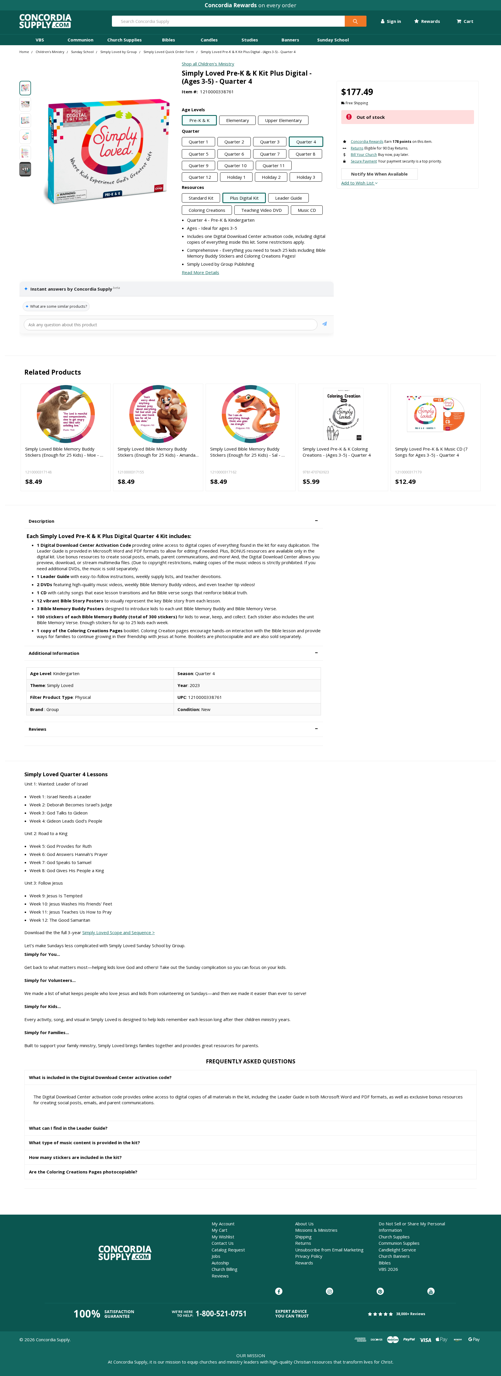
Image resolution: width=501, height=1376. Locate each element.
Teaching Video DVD (261, 210)
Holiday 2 (271, 177)
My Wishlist (223, 1237)
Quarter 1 (198, 142)
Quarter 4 (306, 142)
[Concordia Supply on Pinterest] (380, 1292)
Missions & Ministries (316, 1230)
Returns (303, 1243)
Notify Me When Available (379, 174)
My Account (223, 1223)
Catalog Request (228, 1250)
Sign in (393, 21)
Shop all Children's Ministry (208, 64)
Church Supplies (124, 40)
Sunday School (333, 40)
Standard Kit (201, 198)
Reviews (220, 1276)
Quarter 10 (235, 165)
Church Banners (394, 1256)
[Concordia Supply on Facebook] (278, 1292)
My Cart (219, 1230)
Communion (80, 40)
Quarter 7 (270, 154)
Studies (250, 40)
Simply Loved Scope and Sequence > (118, 932)
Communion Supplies (399, 1243)
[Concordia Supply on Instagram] (329, 1292)
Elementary (237, 120)
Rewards (430, 21)
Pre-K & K (199, 120)
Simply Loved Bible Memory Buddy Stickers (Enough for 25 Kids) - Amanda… (158, 452)
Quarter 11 (274, 165)
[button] (173, 521)
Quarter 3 (270, 142)
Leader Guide (288, 198)
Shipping (303, 1237)
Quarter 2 (234, 142)
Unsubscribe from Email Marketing (329, 1250)
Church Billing (224, 1269)
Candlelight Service (397, 1250)
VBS (40, 40)
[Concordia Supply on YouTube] (431, 1292)
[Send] (324, 324)
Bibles (168, 40)
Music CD (307, 210)
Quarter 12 (200, 177)
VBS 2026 (388, 1269)
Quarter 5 (198, 154)
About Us (304, 1223)
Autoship (220, 1263)
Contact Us (223, 1243)
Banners (290, 40)
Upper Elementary (283, 120)
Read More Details (200, 272)
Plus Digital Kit (244, 198)
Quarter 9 (198, 165)
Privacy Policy (308, 1256)
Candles (209, 40)
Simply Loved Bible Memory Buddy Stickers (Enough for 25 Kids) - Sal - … (247, 452)
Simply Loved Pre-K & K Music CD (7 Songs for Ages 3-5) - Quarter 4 (431, 452)
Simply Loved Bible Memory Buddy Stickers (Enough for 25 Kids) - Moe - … (64, 452)
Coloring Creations (207, 210)
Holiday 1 (236, 177)
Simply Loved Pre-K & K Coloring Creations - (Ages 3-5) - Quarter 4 (337, 452)
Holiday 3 (306, 177)
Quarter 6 (234, 154)
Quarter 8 (305, 154)
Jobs (216, 1256)
